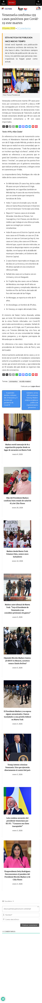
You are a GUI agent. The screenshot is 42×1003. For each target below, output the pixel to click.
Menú (4, 4)
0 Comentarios (24, 28)
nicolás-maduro (25, 381)
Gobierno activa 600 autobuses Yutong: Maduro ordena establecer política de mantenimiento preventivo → (31, 400)
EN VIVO (12, 3)
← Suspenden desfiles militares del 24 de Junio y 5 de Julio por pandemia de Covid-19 (10, 399)
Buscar (38, 4)
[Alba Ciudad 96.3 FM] (21, 9)
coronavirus (13, 381)
